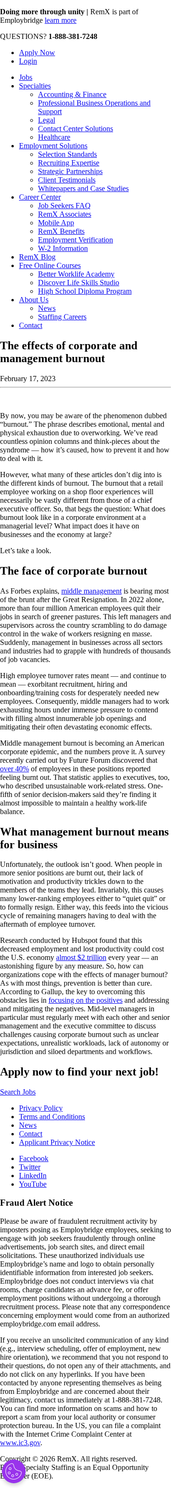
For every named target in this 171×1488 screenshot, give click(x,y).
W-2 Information (63, 248)
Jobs (25, 77)
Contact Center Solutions (75, 129)
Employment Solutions (53, 146)
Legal (46, 120)
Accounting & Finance (72, 94)
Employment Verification (75, 240)
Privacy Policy (41, 1108)
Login (28, 61)
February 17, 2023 (28, 378)
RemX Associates (64, 214)
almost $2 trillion (81, 957)
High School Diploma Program (85, 291)
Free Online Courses (50, 265)
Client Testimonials (66, 180)
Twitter (29, 1167)
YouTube (33, 1184)
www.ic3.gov (20, 1443)
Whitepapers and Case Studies (83, 188)
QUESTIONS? (48, 36)
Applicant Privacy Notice (57, 1142)
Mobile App (56, 223)
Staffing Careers (62, 317)
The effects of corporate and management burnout (68, 352)
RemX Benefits (61, 231)
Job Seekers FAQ (64, 206)
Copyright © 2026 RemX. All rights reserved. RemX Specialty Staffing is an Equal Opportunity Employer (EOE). (74, 1467)
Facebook (33, 1158)
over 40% (14, 769)
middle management (91, 591)
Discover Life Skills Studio (78, 282)
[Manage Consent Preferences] (14, 1471)
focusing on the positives (85, 1000)
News (47, 308)
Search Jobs (18, 1092)
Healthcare (54, 137)
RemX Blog (37, 257)
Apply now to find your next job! (79, 1072)
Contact (30, 325)
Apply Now (37, 52)
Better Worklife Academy (76, 274)
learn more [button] (60, 20)
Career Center (40, 197)
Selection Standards (67, 154)
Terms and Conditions (52, 1117)
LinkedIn (33, 1175)
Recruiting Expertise (68, 163)
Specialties (35, 86)
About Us (33, 300)
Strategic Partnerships (70, 171)
